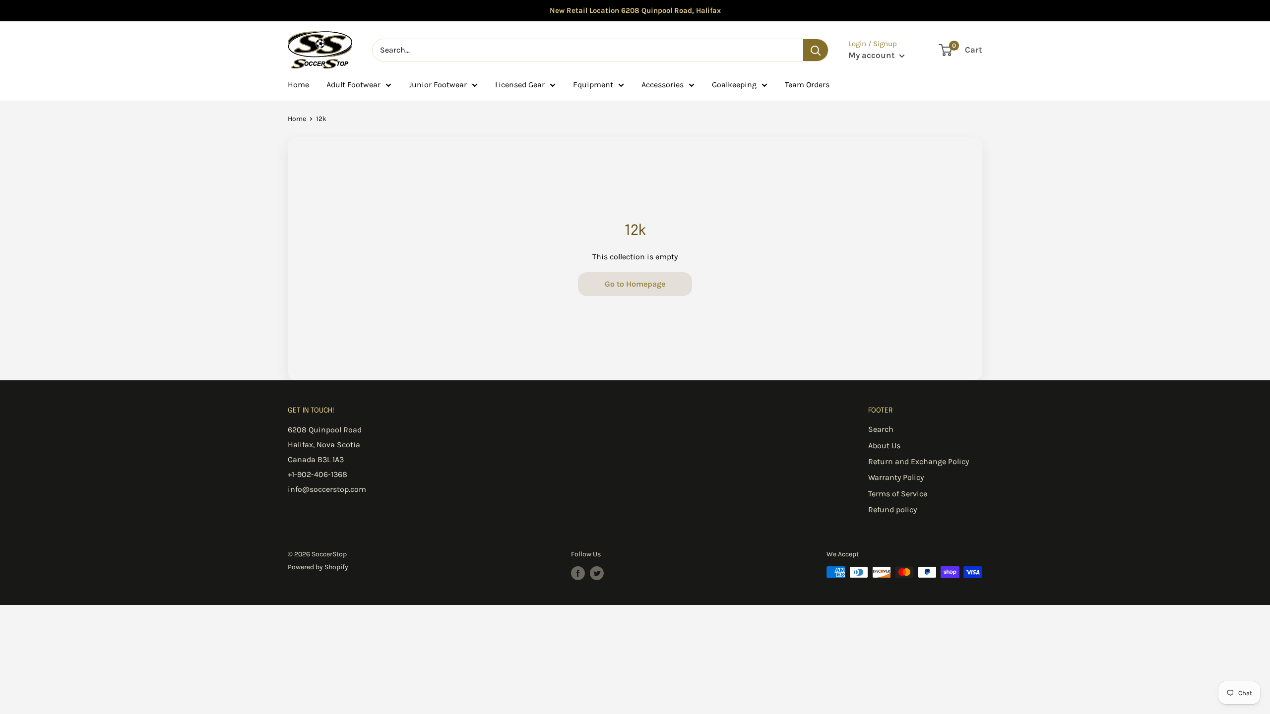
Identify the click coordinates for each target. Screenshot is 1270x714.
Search (880, 429)
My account (872, 55)
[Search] (815, 50)
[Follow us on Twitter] (597, 573)
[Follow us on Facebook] (578, 573)
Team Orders (807, 84)
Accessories (662, 84)
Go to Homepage (635, 284)
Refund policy (892, 509)
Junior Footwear (438, 84)
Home (298, 84)
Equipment (593, 84)
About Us (884, 445)
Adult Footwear (353, 84)
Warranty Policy (896, 477)
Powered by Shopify (318, 567)
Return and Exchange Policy (918, 461)
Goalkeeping (734, 84)
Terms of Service (897, 493)
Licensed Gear (520, 84)
